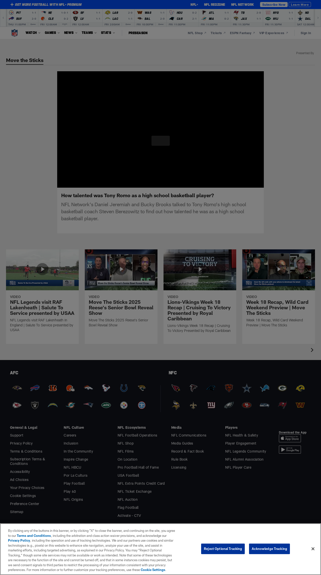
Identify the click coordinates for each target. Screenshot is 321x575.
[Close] (312, 548)
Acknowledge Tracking (269, 549)
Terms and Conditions (30, 536)
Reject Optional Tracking (223, 549)
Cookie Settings (83, 570)
